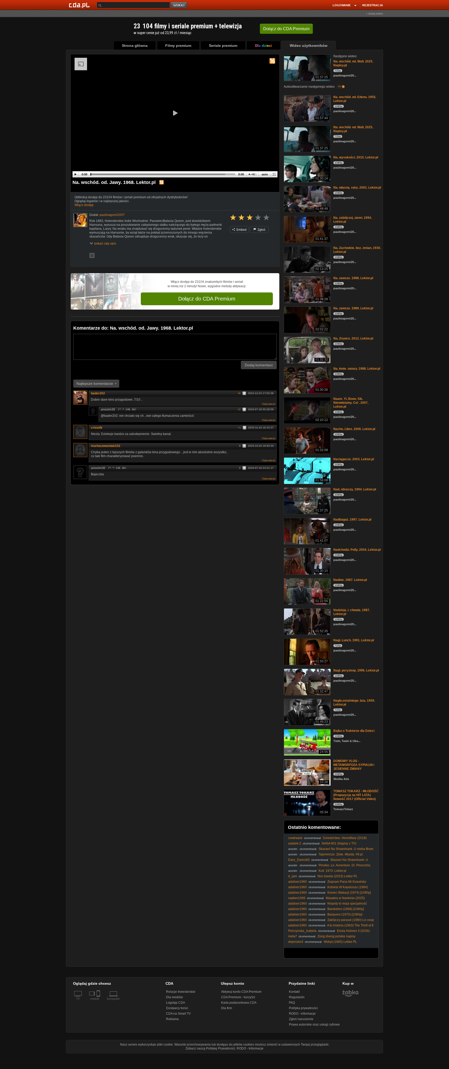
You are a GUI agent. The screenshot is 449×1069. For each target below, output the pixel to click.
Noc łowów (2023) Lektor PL (338, 876)
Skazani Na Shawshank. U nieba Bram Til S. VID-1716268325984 (328, 862)
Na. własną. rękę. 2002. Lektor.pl (357, 187)
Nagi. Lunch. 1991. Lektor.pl (353, 640)
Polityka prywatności (303, 1008)
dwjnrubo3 (295, 942)
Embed (241, 230)
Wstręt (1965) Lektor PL (340, 942)
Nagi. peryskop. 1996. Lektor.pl (356, 670)
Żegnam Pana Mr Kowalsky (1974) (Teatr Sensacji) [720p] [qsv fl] (327, 883)
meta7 (292, 936)
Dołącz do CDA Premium (206, 299)
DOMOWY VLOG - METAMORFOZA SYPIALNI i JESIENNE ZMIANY (353, 765)
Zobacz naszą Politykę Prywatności (210, 1048)
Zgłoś (261, 230)
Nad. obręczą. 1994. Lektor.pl (354, 489)
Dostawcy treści (177, 1008)
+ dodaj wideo (374, 13)
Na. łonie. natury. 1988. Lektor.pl (356, 368)
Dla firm (226, 1008)
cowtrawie (295, 838)
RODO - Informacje (250, 1048)
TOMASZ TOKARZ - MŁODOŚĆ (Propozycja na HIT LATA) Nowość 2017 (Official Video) (356, 795)
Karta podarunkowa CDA (238, 1002)
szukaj (179, 5)
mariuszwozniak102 (105, 446)
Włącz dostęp (84, 205)
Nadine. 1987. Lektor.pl (350, 580)
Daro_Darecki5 (299, 860)
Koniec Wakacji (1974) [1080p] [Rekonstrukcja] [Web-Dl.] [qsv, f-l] (329, 894)
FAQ (292, 1002)
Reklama (172, 1019)
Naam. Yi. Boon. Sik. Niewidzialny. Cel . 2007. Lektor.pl (350, 402)
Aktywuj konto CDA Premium (241, 992)
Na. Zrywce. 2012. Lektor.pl (353, 338)
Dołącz (286, 29)
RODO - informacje (302, 1013)
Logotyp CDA (175, 1002)
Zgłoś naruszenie (301, 1019)
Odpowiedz (268, 403)
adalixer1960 (297, 882)
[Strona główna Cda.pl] (80, 5)
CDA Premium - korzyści (238, 997)
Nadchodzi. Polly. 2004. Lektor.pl (357, 550)
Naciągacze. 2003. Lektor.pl (353, 459)
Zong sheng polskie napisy (336, 936)
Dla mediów (174, 997)
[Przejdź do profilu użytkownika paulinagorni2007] (80, 220)
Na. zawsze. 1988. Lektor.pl (353, 278)
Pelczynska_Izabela (302, 931)
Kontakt (294, 992)
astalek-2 (294, 843)
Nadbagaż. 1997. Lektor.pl (352, 519)
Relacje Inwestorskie (180, 992)
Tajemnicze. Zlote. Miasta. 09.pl (341, 854)
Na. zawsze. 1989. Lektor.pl (353, 308)
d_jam (292, 876)
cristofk (96, 428)
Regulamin (297, 997)
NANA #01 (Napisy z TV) (339, 843)
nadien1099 (296, 898)
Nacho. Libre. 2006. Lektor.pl (354, 429)
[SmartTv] (99, 1002)
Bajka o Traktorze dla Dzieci (353, 731)
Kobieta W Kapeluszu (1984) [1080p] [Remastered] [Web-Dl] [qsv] (328, 889)
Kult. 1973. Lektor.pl (332, 871)
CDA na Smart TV (178, 1013)
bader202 (98, 393)
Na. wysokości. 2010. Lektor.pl (355, 157)
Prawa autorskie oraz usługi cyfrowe (314, 1024)
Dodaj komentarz (259, 365)
